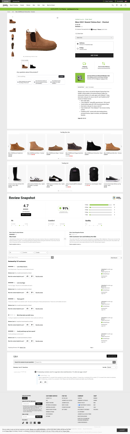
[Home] (5, 5)
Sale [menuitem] (43, 5)
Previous (13, 16)
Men (94, 402)
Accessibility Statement (83, 409)
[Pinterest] (27, 422)
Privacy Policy (81, 402)
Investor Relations (82, 416)
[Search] (113, 5)
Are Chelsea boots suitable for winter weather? (56, 82)
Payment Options (50, 411)
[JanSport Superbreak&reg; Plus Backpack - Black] (75, 174)
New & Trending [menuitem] (14, 5)
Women (95, 400)
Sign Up (25, 398)
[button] (126, 1)
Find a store (25, 414)
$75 (85, 185)
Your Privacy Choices (85, 405)
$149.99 (29, 154)
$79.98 (70, 156)
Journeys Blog (65, 402)
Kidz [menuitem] (39, 5)
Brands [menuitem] (22, 5)
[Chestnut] (25, 65)
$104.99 (10, 187)
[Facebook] (35, 422)
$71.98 (88, 185)
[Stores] (117, 5)
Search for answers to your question (24, 362)
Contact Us (49, 398)
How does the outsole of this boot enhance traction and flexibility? (41, 82)
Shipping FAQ (85, 68)
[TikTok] (23, 422)
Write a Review (26, 214)
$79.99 (28, 187)
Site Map (48, 416)
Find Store (38, 416)
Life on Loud (64, 398)
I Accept (122, 430)
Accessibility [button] (120, 1)
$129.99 (48, 154)
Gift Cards (64, 409)
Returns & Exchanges (51, 405)
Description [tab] (81, 87)
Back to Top (22, 347)
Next (13, 57)
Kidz (95, 405)
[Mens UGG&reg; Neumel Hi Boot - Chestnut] (36, 143)
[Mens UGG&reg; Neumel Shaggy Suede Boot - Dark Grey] (75, 143)
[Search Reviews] (52, 257)
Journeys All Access (67, 400)
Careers (80, 398)
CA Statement (81, 411)
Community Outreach (83, 400)
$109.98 (33, 154)
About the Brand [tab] (90, 87)
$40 (66, 187)
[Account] (121, 5)
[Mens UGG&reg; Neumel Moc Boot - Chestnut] (113, 143)
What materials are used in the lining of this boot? (25, 82)
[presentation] (14, 5)
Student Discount (66, 407)
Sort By (104, 367)
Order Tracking (108, 1)
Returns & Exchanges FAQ (104, 68)
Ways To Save (65, 405)
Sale (95, 407)
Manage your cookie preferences (37, 429)
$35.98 (69, 187)
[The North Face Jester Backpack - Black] (94, 174)
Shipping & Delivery (50, 407)
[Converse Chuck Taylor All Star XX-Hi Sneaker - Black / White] (17, 174)
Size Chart (80, 33)
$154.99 (10, 156)
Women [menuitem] (28, 5)
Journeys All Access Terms (84, 414)
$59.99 (105, 187)
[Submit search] (114, 362)
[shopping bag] (126, 5)
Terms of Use (81, 407)
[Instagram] (31, 422)
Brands (95, 398)
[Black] (33, 65)
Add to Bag (94, 55)
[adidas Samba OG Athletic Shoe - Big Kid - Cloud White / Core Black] (36, 174)
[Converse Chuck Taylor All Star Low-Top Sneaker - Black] (113, 174)
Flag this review (39, 276)
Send (61, 76)
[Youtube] (40, 422)
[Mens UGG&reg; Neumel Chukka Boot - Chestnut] (17, 143)
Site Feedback (49, 414)
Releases (96, 409)
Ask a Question (112, 356)
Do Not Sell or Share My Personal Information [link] (83, 419)
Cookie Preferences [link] (82, 422)
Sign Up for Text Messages (29, 401)
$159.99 (105, 154)
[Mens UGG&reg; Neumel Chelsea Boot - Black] (94, 143)
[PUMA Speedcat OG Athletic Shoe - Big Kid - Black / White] (56, 174)
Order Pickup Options (51, 409)
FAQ (47, 400)
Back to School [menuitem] (51, 5)
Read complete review (14, 244)
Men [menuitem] (34, 5)
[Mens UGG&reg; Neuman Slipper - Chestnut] (56, 143)
